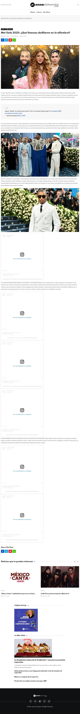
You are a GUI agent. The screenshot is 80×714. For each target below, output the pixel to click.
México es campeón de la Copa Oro (26, 677)
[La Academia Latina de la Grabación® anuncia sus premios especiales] (40, 648)
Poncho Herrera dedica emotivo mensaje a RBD (30, 681)
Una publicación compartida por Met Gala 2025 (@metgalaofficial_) (22, 491)
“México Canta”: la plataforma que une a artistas (18, 593)
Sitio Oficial (46, 12)
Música (3, 590)
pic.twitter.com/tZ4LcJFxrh (13, 113)
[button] (74, 561)
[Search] (78, 5)
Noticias (32, 12)
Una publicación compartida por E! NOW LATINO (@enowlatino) (22, 434)
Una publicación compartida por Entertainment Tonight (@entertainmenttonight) (22, 279)
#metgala (54, 111)
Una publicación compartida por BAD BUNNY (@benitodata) (22, 337)
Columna (39, 12)
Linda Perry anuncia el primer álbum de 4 (55, 593)
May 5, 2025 (21, 115)
